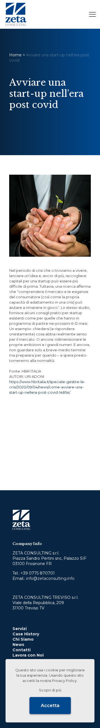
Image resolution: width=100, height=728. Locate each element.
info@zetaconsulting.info (50, 578)
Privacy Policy (64, 680)
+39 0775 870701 (38, 573)
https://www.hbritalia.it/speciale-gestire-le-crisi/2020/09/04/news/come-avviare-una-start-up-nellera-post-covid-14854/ (47, 387)
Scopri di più (50, 690)
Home (15, 54)
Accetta (50, 705)
